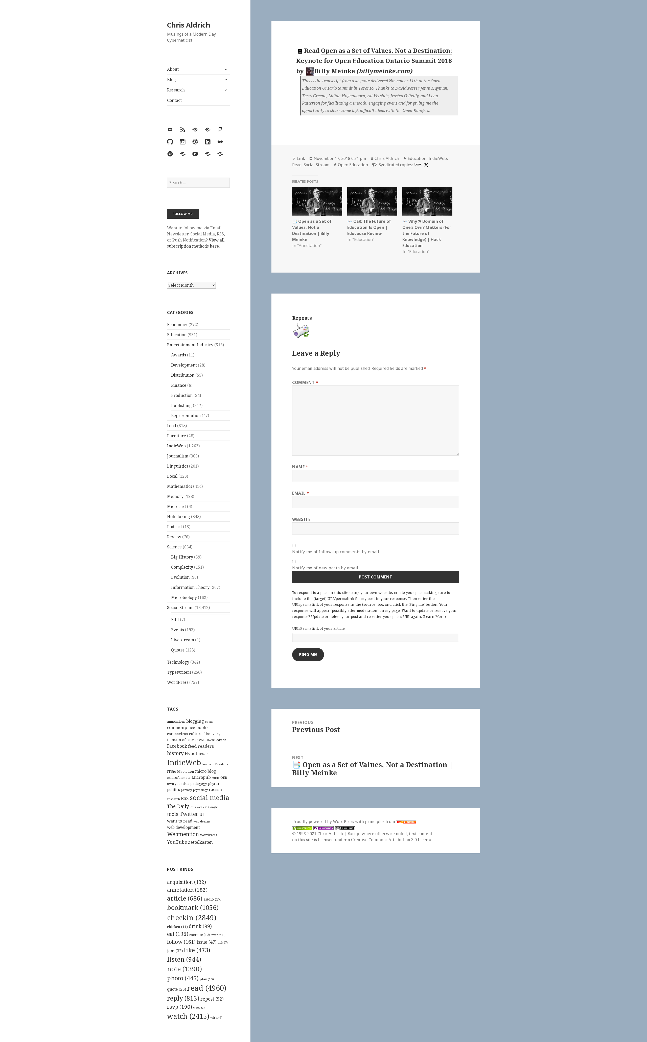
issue (207, 942)
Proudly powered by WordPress (323, 821)
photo (183, 978)
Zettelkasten (200, 842)
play (207, 979)
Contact (174, 100)
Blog (171, 79)
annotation (187, 889)
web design (201, 821)
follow (181, 941)
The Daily (178, 806)
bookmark (193, 907)
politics (173, 789)
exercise (199, 934)
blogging (195, 721)
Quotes (177, 650)
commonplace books (188, 727)
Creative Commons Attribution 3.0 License (391, 839)
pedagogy (198, 783)
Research (176, 90)
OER (223, 777)
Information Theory (190, 587)
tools (172, 814)
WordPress (177, 682)
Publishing (181, 405)
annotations (176, 721)
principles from (380, 821)
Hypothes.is (197, 753)
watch (188, 1016)
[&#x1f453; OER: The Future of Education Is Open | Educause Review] (372, 201)
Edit (175, 619)
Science (174, 547)
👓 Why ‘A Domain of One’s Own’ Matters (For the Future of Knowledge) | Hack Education (426, 233)
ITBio (171, 771)
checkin (191, 917)
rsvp (179, 1006)
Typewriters (179, 672)
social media (209, 797)
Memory (175, 496)
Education (177, 334)
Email (300, 493)
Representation (186, 415)
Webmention (183, 834)
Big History (182, 557)
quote (176, 989)
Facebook (177, 746)
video (199, 1007)
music (215, 778)
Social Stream (180, 607)
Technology (178, 662)
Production (182, 395)
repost (212, 999)
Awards (178, 355)
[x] (425, 164)
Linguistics (177, 466)
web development (183, 827)
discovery (211, 733)
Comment (305, 382)
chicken (177, 927)
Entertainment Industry (190, 345)
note (184, 968)
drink (200, 926)
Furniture (176, 436)
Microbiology (184, 597)
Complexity (182, 567)
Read (297, 164)
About (173, 69)
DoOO (211, 740)
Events (177, 630)
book (417, 164)
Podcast (174, 526)
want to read (179, 821)
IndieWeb (176, 446)
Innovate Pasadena (215, 764)
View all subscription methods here (195, 243)
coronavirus (177, 733)
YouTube (177, 842)
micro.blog (205, 771)
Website (301, 519)
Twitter (188, 813)
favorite (218, 935)
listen (184, 959)
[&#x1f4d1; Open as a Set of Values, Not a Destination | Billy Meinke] (317, 201)
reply (183, 998)
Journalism (177, 456)
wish (216, 1017)
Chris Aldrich (188, 25)
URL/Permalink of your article (318, 628)
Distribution (182, 375)
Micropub (201, 777)
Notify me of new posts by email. (325, 568)
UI (201, 814)
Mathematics (179, 486)
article (184, 898)
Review (174, 537)
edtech (221, 740)
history (175, 753)
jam (175, 951)
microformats (179, 777)
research (173, 799)
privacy (186, 790)
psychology (200, 790)
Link (301, 158)
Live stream (182, 640)
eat (177, 933)
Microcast (176, 506)
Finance (178, 385)
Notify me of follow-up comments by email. (336, 551)
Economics (177, 324)
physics (214, 783)
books (209, 721)
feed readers (201, 746)
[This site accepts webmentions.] (323, 828)
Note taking (178, 516)
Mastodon (185, 771)
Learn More (434, 616)
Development (184, 365)
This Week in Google (204, 807)
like (197, 950)
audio (212, 899)
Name (300, 467)
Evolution (180, 577)
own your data (178, 783)
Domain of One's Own (186, 739)
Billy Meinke (334, 71)
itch (223, 942)
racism (215, 789)
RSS (185, 798)
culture (195, 733)
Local (172, 476)
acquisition (186, 882)
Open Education (353, 164)
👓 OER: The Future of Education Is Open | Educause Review (369, 227)
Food (171, 425)
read (206, 988)
